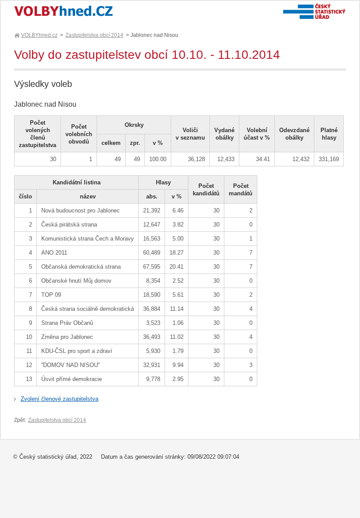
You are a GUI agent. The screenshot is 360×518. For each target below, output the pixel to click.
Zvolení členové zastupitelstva (59, 399)
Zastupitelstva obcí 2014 (94, 35)
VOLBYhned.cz (39, 35)
